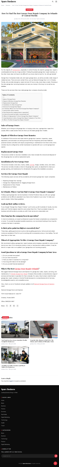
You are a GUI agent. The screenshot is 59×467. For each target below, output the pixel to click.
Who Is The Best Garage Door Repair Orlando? (16, 120)
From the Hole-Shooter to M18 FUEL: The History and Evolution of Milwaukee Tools (42, 341)
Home (2, 5)
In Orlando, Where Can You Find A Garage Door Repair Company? (21, 108)
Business (8, 5)
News (2, 403)
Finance (3, 408)
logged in (11, 381)
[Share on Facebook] (10, 305)
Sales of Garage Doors (9, 99)
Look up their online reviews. (11, 110)
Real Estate (4, 414)
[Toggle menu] (56, 1)
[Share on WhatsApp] (17, 305)
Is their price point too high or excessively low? (16, 114)
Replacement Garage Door (10, 103)
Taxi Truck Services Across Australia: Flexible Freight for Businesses (14, 341)
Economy (3, 411)
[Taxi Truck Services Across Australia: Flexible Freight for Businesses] (15, 329)
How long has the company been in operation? (16, 112)
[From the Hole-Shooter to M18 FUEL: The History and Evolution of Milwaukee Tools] (44, 329)
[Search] (52, 1)
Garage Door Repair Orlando (26, 269)
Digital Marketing (5, 417)
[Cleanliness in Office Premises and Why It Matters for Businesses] (15, 355)
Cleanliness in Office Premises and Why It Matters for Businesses (13, 366)
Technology (4, 420)
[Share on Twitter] (6, 305)
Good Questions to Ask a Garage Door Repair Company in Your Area (22, 118)
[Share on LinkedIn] (14, 305)
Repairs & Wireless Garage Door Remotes (14, 101)
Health (2, 422)
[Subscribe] (55, 455)
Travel (2, 425)
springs (32, 165)
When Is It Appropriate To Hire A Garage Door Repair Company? (21, 116)
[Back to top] (55, 463)
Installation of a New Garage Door (12, 104)
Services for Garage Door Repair (12, 106)
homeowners (16, 70)
